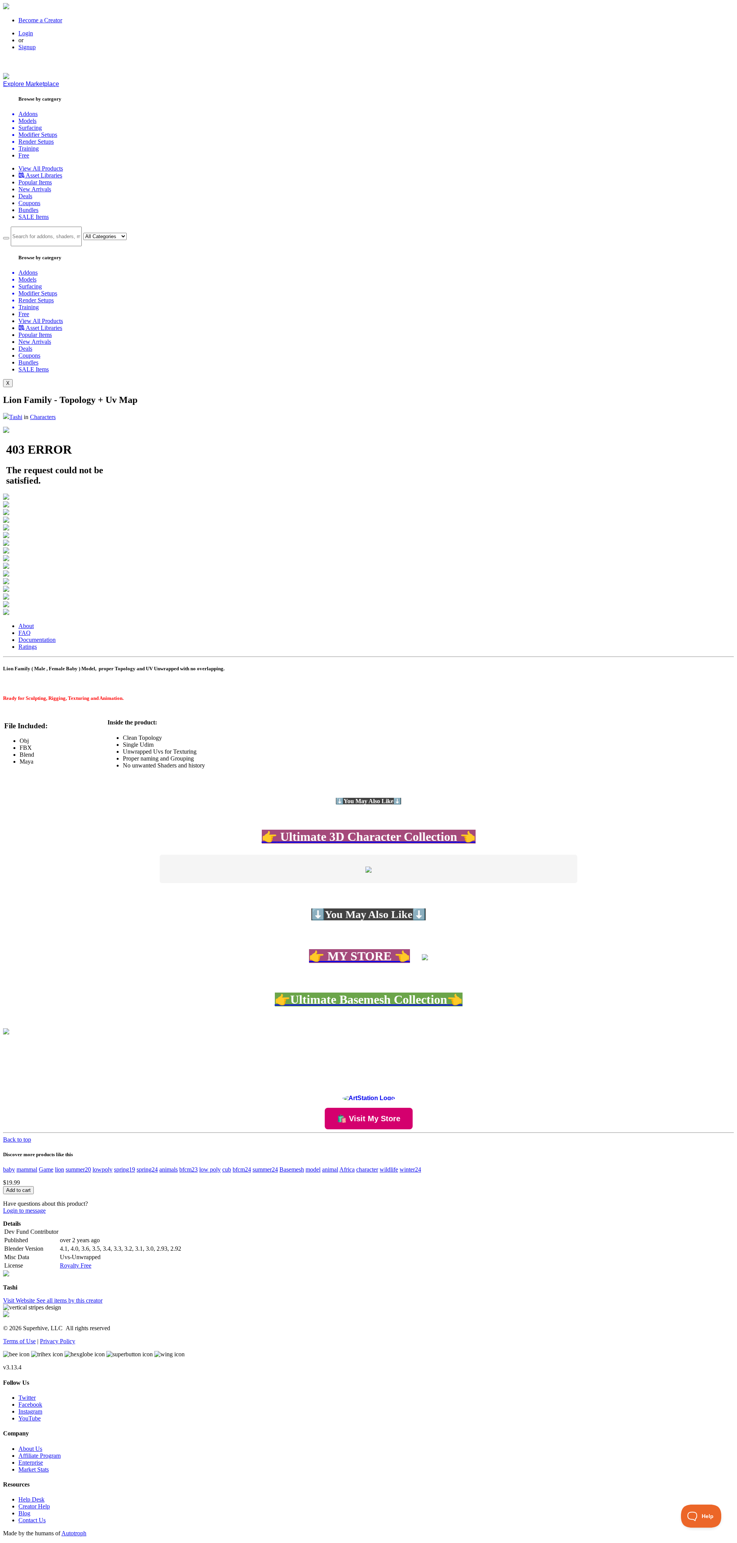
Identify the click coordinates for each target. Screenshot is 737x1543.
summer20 (78, 1169)
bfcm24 (242, 1169)
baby (9, 1169)
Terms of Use (19, 1341)
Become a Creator (40, 20)
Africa (347, 1169)
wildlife (389, 1169)
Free (23, 155)
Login (25, 33)
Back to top (17, 1139)
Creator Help (34, 1506)
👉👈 (369, 999)
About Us (30, 1448)
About (26, 626)
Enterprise (30, 1462)
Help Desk (31, 1499)
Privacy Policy (57, 1341)
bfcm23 (188, 1169)
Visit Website (19, 1300)
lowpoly (102, 1169)
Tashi (15, 417)
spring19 (124, 1169)
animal (330, 1169)
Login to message (24, 1210)
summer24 (265, 1169)
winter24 (410, 1169)
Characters (43, 417)
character (367, 1169)
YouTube (29, 1418)
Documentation (37, 639)
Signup (27, 47)
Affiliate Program (39, 1455)
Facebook (30, 1404)
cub (226, 1169)
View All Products (40, 168)
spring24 (147, 1169)
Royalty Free (75, 1265)
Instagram (30, 1411)
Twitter (27, 1397)
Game (46, 1169)
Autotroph (73, 1533)
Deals (25, 196)
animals (168, 1169)
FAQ (24, 633)
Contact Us (32, 1520)
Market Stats (33, 1469)
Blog (24, 1513)
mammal (27, 1169)
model (313, 1169)
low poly (210, 1169)
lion (59, 1169)
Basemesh (291, 1169)
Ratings (27, 646)
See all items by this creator (69, 1300)
